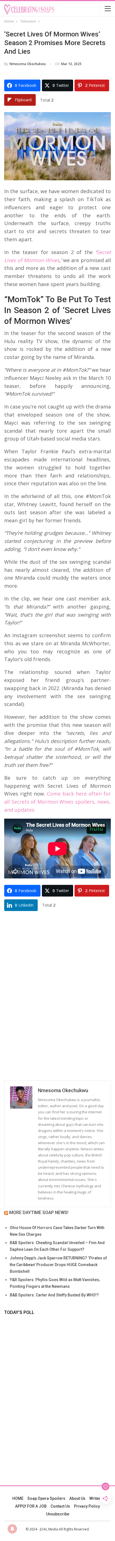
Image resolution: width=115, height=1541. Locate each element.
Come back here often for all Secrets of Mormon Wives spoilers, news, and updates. (57, 801)
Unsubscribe (57, 1514)
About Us (77, 1498)
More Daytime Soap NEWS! (38, 1212)
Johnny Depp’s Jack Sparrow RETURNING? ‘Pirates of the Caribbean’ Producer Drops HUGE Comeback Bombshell (58, 1265)
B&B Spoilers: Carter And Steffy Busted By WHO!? (54, 1295)
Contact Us (60, 1506)
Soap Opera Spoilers (46, 1498)
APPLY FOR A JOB (31, 1506)
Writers (96, 1498)
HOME (17, 1498)
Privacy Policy (87, 1506)
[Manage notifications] (12, 1528)
